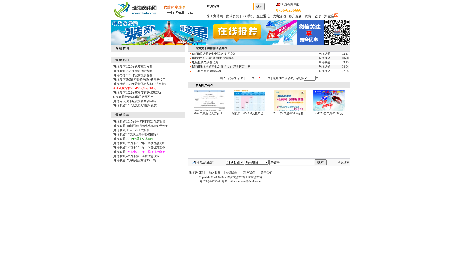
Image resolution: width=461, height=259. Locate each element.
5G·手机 (248, 16)
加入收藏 (214, 172)
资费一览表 (313, 16)
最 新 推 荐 (122, 115)
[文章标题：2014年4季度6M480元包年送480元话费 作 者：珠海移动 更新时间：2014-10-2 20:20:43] (290, 110)
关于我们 (266, 172)
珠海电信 (119, 75)
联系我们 (249, 172)
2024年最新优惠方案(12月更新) (146, 84)
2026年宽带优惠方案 (139, 71)
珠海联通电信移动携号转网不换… (134, 97)
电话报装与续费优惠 (205, 62)
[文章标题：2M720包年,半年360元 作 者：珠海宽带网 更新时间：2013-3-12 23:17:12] (329, 110)
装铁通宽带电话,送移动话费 (217, 53)
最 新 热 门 (122, 60)
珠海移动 (119, 66)
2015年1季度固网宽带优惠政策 (145, 121)
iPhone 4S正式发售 (138, 130)
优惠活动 (279, 16)
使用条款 (232, 172)
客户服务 (295, 16)
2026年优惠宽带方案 (139, 66)
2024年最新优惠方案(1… (209, 113)
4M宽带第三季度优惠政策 (142, 156)
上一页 (250, 78)
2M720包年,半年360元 (329, 113)
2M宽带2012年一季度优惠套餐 (145, 143)
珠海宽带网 (214, 16)
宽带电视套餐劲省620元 (141, 101)
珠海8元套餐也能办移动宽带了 (145, 79)
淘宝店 (329, 16)
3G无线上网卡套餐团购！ (142, 134)
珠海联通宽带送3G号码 (141, 160)
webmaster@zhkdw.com (247, 181)
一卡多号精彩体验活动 (206, 71)
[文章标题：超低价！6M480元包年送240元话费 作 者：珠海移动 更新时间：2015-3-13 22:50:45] (249, 110)
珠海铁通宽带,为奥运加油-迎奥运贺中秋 (225, 66)
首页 (241, 78)
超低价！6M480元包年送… (249, 113)
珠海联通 (119, 71)
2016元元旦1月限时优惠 (141, 105)
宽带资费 (232, 16)
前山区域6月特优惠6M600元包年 (147, 126)
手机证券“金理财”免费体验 (217, 58)
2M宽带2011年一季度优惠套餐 (145, 147)
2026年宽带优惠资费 (139, 75)
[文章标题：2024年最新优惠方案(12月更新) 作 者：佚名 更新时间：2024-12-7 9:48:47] (209, 110)
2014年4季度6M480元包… (289, 113)
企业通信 (263, 16)
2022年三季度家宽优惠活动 (143, 92)
